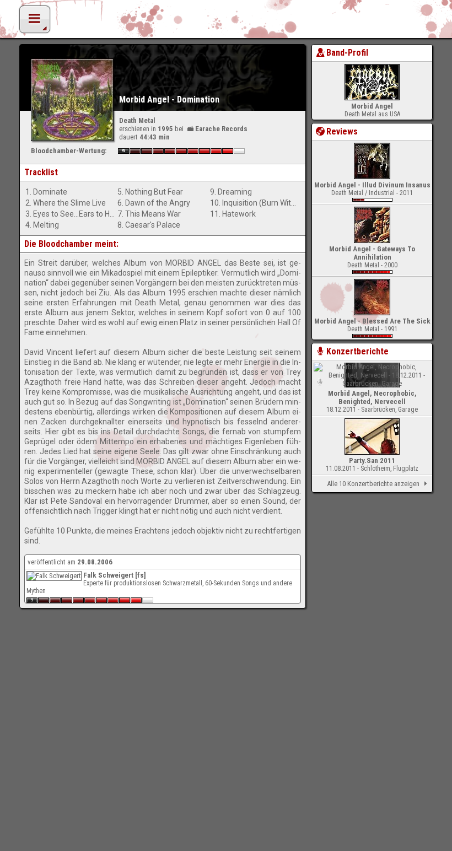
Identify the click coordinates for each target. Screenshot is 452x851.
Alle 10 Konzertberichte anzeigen (373, 484)
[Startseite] (226, 22)
